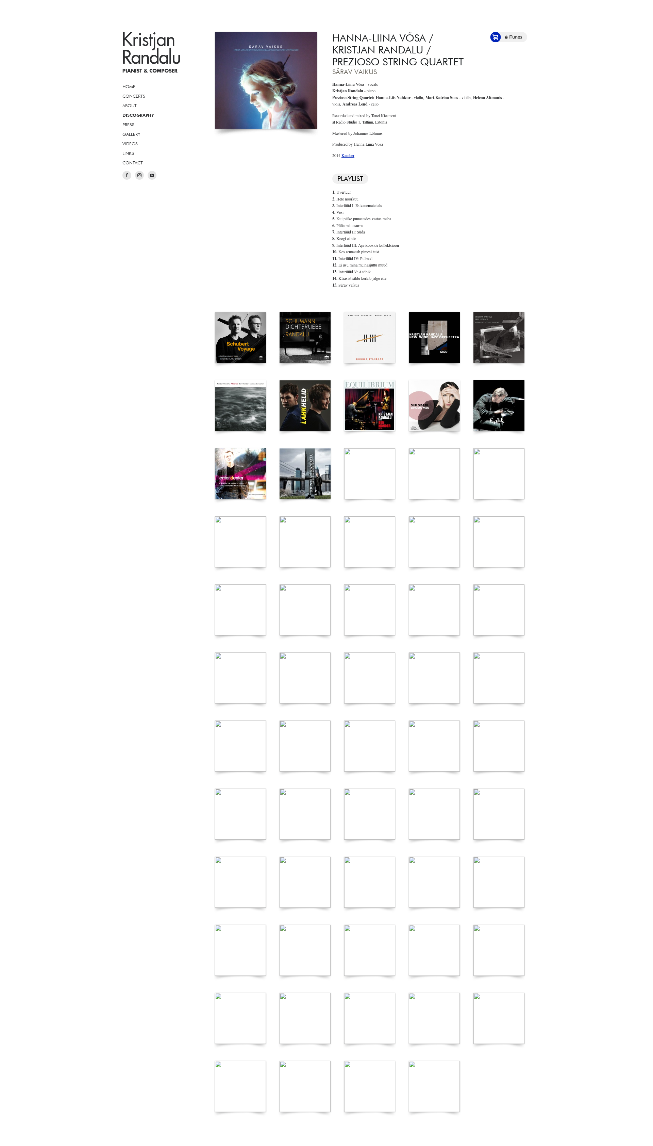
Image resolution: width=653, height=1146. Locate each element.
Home (128, 86)
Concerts (133, 96)
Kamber (347, 155)
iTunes (513, 37)
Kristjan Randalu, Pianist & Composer (151, 52)
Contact (132, 162)
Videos (130, 143)
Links (128, 153)
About (129, 105)
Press (128, 124)
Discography (138, 115)
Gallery (131, 134)
